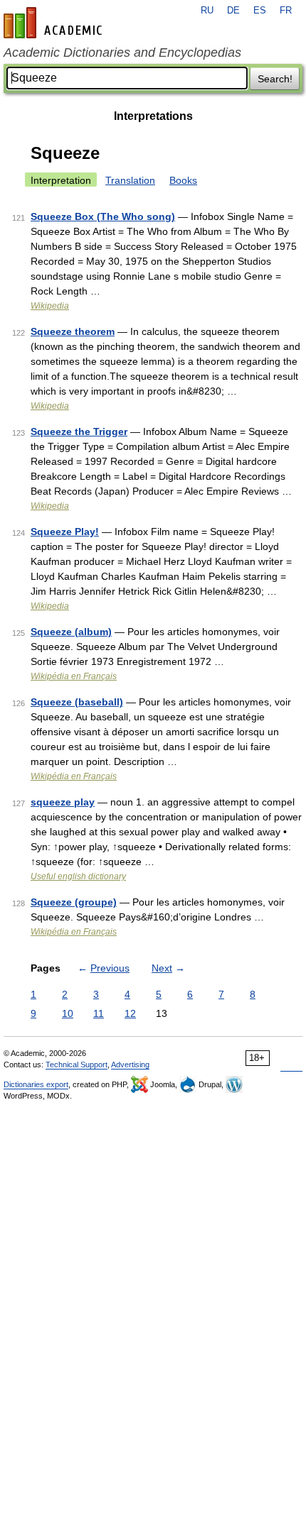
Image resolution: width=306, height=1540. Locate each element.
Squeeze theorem (73, 331)
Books (183, 180)
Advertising (130, 1064)
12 (130, 1013)
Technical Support (76, 1064)
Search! (275, 78)
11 (98, 1013)
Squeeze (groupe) (74, 902)
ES (259, 11)
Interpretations (153, 116)
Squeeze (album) (71, 631)
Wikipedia (50, 306)
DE (233, 11)
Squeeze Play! (65, 531)
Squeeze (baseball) (77, 702)
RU (207, 11)
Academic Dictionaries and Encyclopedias (122, 52)
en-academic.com (55, 22)
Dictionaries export (36, 1084)
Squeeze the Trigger (79, 431)
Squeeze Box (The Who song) (103, 216)
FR (286, 11)
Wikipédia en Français (74, 676)
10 (67, 1013)
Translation (130, 180)
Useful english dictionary (78, 876)
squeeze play (63, 802)
